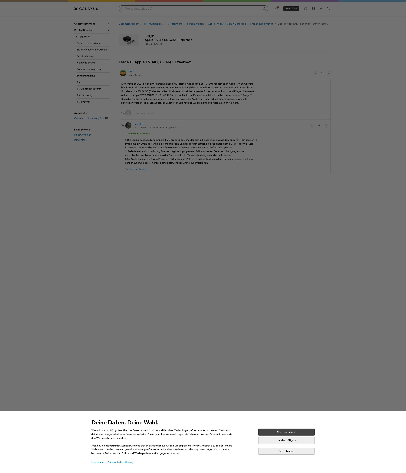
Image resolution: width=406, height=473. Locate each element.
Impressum (97, 462)
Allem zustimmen (286, 432)
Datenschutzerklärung (120, 462)
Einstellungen (286, 451)
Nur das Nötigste (286, 440)
